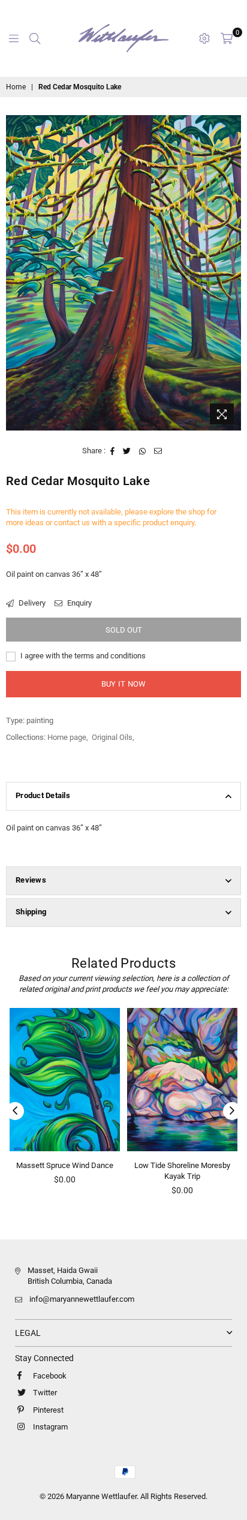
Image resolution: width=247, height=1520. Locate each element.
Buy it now (123, 683)
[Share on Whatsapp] (142, 451)
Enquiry (78, 602)
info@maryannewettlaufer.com (81, 1299)
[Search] (35, 38)
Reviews (31, 879)
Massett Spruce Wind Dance (64, 1165)
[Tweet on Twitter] (127, 451)
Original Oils (112, 737)
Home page (66, 737)
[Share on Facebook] (112, 451)
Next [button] (232, 1111)
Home (16, 87)
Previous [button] (15, 1111)
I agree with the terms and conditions (82, 655)
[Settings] (204, 38)
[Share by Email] (158, 451)
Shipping (31, 911)
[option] (123, 273)
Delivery (31, 602)
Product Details (43, 795)
